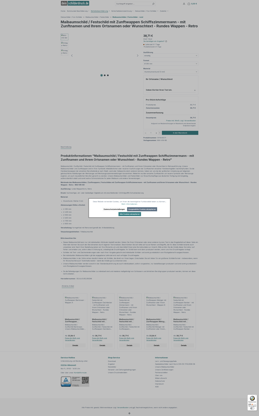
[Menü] (256, 396)
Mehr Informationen (129, 204)
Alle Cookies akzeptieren (130, 214)
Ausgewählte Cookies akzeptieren (142, 209)
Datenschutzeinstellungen (114, 209)
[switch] (252, 408)
